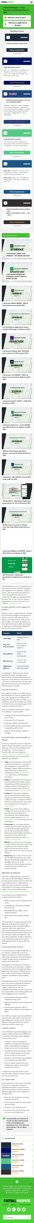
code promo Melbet (25, 790)
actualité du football (14, 603)
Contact (5, 1204)
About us (13, 1204)
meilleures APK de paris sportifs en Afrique (16, 891)
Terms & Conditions (25, 1204)
